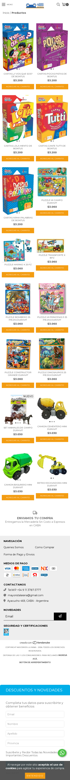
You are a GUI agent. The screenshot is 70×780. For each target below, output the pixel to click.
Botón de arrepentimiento (35, 662)
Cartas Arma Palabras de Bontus (18, 219)
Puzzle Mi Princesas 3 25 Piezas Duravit (52, 318)
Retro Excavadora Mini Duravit (52, 484)
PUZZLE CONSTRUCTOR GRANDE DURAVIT (18, 373)
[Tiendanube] (35, 644)
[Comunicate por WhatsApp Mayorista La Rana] (62, 753)
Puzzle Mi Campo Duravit (52, 201)
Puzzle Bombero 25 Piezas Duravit (18, 318)
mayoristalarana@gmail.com (25, 595)
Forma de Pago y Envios (19, 554)
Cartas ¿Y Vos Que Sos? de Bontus (18, 75)
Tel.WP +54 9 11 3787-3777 (24, 590)
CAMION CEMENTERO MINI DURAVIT (52, 427)
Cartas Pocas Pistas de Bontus (52, 75)
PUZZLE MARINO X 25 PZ (18, 264)
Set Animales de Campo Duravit (18, 429)
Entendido (35, 775)
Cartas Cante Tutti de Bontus (52, 147)
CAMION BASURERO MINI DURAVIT (18, 486)
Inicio (6, 12)
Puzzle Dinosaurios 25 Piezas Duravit (52, 373)
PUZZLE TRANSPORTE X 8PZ (52, 256)
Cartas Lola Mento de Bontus (18, 147)
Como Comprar (44, 547)
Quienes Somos (14, 547)
